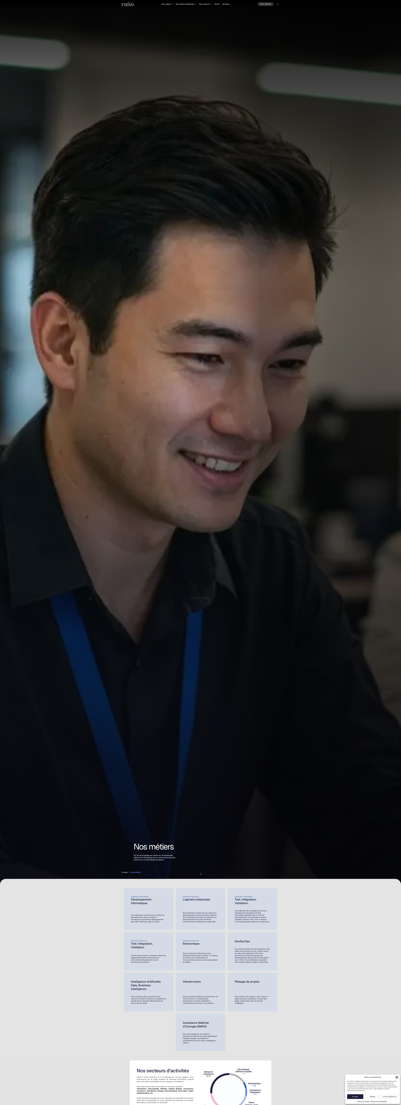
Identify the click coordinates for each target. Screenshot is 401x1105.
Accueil (125, 872)
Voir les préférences (390, 1096)
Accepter (355, 1096)
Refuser (372, 1096)
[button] (397, 1077)
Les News (225, 4)
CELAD (217, 4)
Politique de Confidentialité (378, 1101)
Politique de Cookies (363, 1101)
